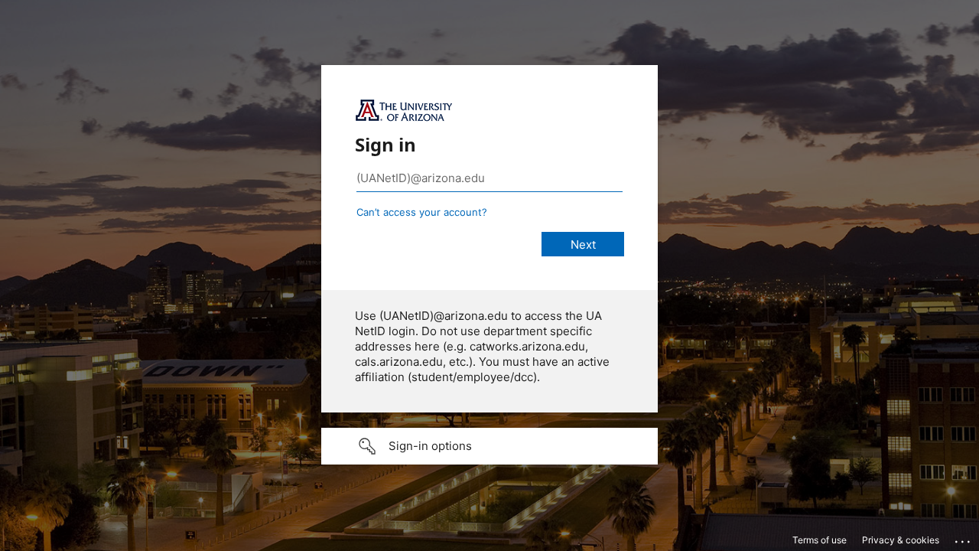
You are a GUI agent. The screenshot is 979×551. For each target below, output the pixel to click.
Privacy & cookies (900, 540)
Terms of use (819, 540)
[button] (489, 446)
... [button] (964, 538)
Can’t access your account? (421, 212)
